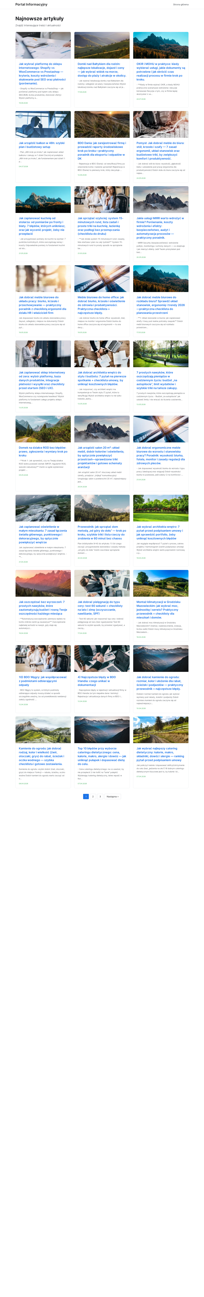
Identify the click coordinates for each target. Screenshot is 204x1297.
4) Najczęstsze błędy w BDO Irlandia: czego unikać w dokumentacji (97, 681)
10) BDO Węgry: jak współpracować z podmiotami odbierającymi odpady (43, 681)
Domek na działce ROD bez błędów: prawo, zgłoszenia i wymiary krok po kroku (43, 451)
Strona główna (181, 4)
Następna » (113, 796)
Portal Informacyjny (31, 4)
